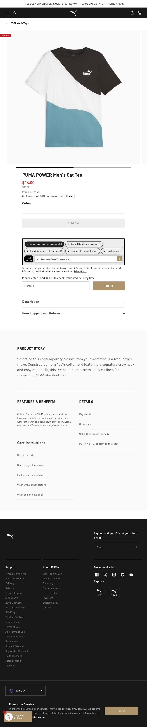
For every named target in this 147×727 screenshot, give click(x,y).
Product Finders (14, 617)
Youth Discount (13, 655)
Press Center (50, 592)
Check (109, 286)
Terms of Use (12, 626)
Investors (48, 597)
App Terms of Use (15, 631)
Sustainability (50, 602)
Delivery (9, 583)
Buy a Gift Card (13, 602)
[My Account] (132, 12)
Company (48, 583)
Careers (47, 607)
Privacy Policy (80, 271)
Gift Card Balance (15, 607)
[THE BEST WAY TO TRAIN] (114, 592)
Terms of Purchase (15, 636)
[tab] (45, 167)
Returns (9, 588)
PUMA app (11, 612)
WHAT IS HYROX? (52, 573)
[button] (8, 12)
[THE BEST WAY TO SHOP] (99, 592)
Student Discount (15, 646)
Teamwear (11, 665)
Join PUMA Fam (51, 578)
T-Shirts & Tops (20, 23)
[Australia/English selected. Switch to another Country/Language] (25, 690)
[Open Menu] (8, 12)
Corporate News (52, 588)
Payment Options (14, 592)
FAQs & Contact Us (15, 573)
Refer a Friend (13, 660)
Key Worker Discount (16, 650)
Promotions (11, 641)
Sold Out (73, 223)
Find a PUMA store (15, 578)
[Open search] (15, 12)
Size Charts (11, 597)
